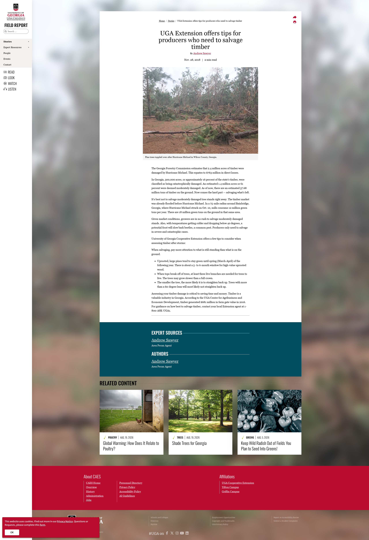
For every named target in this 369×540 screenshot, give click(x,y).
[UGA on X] (172, 533)
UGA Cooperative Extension (238, 482)
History (90, 491)
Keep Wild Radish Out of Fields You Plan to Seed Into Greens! (266, 445)
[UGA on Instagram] (177, 533)
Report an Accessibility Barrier (286, 517)
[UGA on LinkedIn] (187, 533)
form (42, 524)
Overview (91, 487)
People (7, 53)
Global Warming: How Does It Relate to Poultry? (131, 445)
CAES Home (93, 482)
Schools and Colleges (159, 517)
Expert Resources (12, 47)
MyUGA (154, 524)
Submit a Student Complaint (286, 521)
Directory (154, 521)
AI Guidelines (127, 495)
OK (12, 532)
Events (6, 59)
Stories (7, 41)
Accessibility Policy (130, 491)
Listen (12, 89)
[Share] (294, 17)
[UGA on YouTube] (182, 533)
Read (11, 72)
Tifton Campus (230, 487)
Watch (12, 83)
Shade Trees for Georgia (189, 443)
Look (11, 77)
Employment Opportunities (223, 517)
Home (162, 20)
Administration (94, 495)
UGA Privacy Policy (220, 524)
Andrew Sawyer (202, 53)
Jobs (88, 500)
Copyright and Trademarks (223, 521)
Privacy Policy (127, 487)
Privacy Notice (65, 521)
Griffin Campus (230, 491)
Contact (7, 64)
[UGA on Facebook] (167, 533)
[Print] (294, 22)
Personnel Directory (130, 482)
